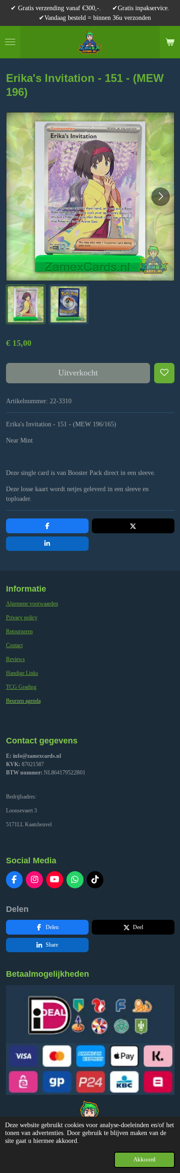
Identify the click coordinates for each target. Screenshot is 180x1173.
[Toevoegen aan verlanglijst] (164, 373)
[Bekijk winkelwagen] (170, 42)
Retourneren (19, 631)
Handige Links (22, 673)
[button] (25, 304)
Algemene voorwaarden (32, 603)
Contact (14, 645)
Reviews (15, 659)
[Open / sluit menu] (10, 42)
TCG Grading (21, 687)
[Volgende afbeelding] (160, 196)
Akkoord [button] (144, 1159)
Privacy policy (21, 617)
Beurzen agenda (23, 701)
